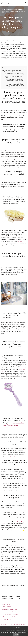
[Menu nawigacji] (25, 3)
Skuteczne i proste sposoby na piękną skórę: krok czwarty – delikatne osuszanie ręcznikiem (16, 84)
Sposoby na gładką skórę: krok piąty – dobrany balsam (16, 86)
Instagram (4, 596)
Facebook (17, 596)
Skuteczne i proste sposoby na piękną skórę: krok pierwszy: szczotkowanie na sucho (13, 70)
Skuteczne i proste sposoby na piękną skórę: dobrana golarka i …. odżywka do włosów (15, 80)
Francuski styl (13, 9)
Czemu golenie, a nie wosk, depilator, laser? (16, 87)
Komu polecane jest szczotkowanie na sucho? (14, 74)
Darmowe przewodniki (7, 598)
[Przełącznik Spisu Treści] (23, 68)
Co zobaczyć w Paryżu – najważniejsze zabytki (12, 624)
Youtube (11, 596)
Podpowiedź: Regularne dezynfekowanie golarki (17, 81)
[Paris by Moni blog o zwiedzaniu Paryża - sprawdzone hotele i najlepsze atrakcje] (5, 3)
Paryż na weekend (6, 619)
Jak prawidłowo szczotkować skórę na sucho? (14, 73)
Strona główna (5, 9)
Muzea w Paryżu (6, 604)
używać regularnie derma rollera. (17, 456)
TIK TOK (17, 598)
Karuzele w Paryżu (6, 606)
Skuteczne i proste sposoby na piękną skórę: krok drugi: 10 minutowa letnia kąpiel (14, 77)
